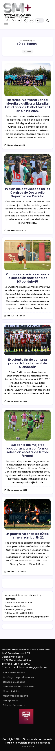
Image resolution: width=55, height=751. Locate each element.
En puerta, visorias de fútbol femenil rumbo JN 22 (28, 536)
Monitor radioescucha (15, 695)
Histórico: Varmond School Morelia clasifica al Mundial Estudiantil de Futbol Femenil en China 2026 (27, 105)
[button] (39, 20)
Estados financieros (14, 705)
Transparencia (11, 700)
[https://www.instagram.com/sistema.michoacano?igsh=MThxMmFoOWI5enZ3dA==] (25, 20)
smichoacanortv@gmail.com (32, 616)
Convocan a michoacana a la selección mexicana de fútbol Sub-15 (27, 278)
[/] (13, 20)
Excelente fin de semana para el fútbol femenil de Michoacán (27, 363)
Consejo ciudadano (14, 681)
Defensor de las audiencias (18, 686)
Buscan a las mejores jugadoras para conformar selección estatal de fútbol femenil (27, 450)
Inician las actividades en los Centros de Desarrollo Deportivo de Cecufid (27, 192)
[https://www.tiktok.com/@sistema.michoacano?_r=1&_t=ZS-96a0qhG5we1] (19, 20)
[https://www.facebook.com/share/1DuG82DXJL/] (7, 20)
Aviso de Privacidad (14, 672)
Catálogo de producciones (18, 677)
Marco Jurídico (11, 691)
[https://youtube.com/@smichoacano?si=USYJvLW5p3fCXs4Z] (31, 20)
